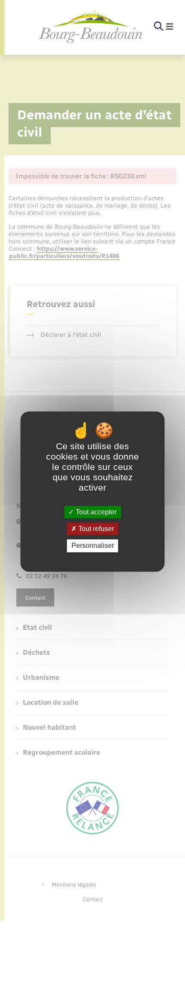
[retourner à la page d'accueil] (91, 26)
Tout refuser (95, 528)
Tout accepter (95, 512)
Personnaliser (92, 546)
